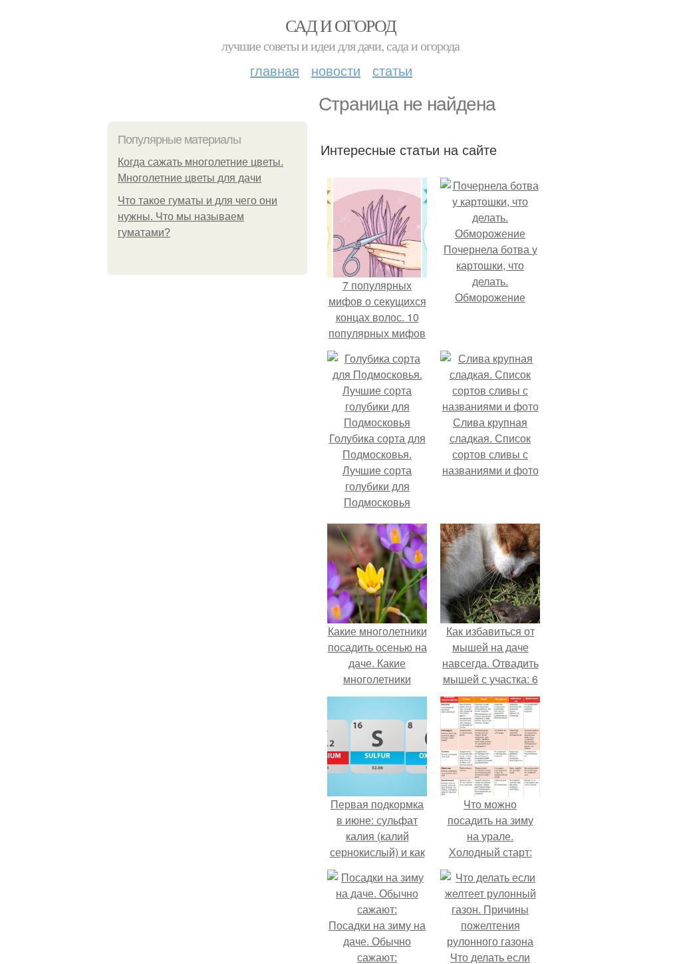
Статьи (392, 70)
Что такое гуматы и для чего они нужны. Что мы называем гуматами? (197, 216)
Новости (335, 70)
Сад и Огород (340, 25)
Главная (274, 70)
